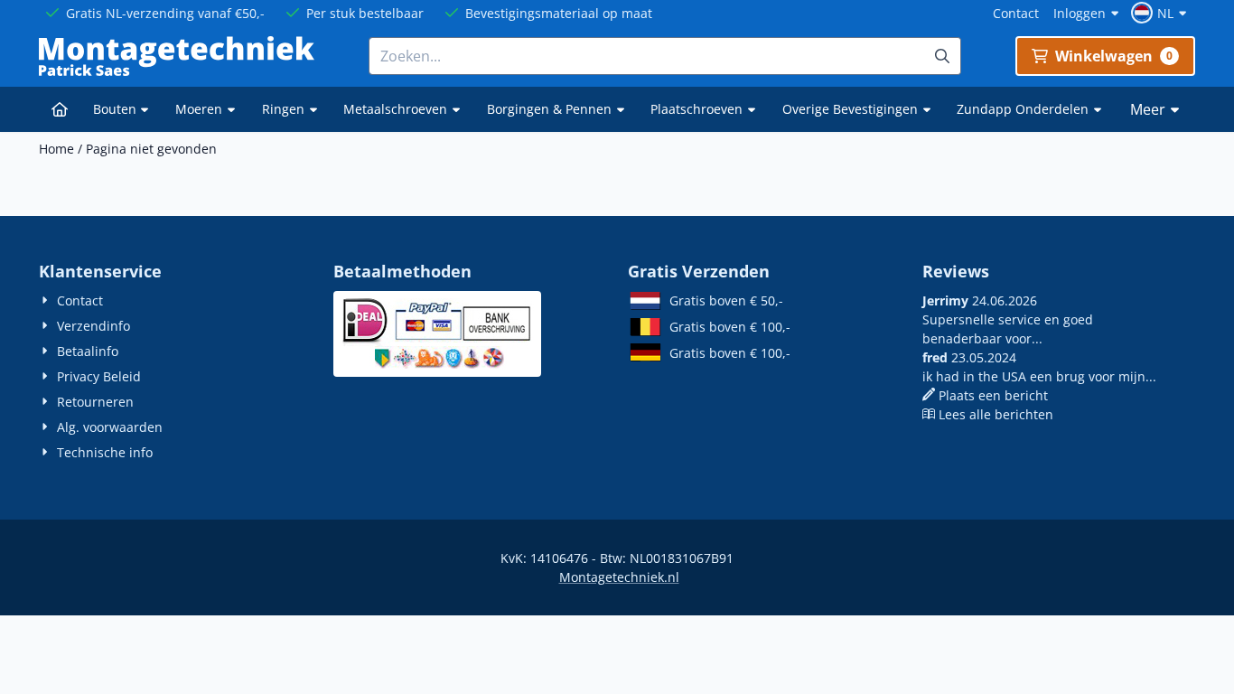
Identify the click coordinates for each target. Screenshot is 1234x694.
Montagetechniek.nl (619, 577)
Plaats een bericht (993, 395)
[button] (1161, 12)
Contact (1016, 13)
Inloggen (1079, 13)
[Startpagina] (59, 109)
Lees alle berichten (996, 414)
